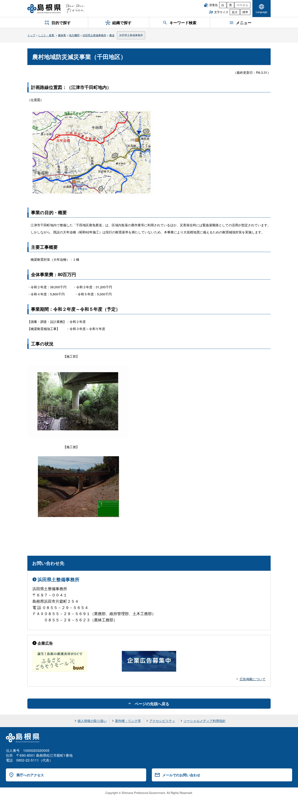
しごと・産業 (46, 35)
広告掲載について (253, 679)
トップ (31, 35)
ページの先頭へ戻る (152, 703)
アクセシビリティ (162, 720)
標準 (245, 12)
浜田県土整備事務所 (94, 35)
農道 (112, 35)
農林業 (62, 35)
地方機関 (74, 35)
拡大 (235, 12)
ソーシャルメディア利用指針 (204, 720)
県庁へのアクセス (30, 774)
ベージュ (242, 5)
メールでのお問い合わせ (181, 774)
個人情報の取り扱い (92, 720)
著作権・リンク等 (128, 720)
